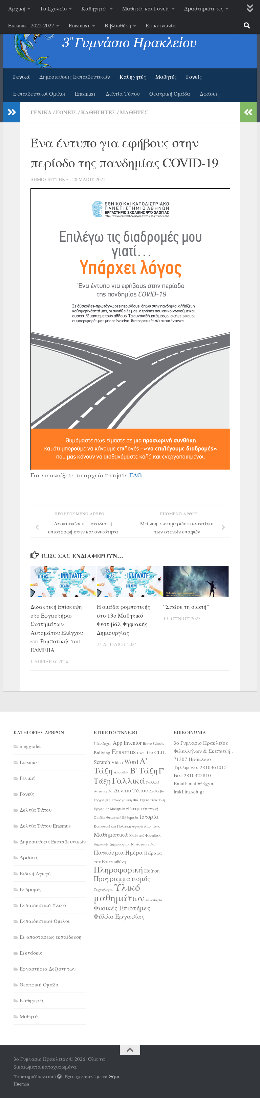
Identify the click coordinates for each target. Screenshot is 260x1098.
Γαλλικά (128, 780)
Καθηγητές (94, 8)
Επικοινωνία (161, 25)
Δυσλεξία (157, 791)
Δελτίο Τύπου (131, 790)
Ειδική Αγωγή (35, 873)
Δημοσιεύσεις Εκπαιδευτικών (74, 76)
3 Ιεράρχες (102, 743)
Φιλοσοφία (154, 900)
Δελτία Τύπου (123, 93)
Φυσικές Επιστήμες (122, 907)
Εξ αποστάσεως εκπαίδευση (51, 936)
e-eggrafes (30, 746)
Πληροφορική (118, 869)
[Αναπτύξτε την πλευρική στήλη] (11, 112)
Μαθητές (166, 76)
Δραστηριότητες (203, 8)
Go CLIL (156, 752)
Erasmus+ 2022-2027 (31, 25)
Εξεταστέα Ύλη (152, 799)
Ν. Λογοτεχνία (143, 844)
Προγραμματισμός (122, 878)
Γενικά (21, 76)
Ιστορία (149, 816)
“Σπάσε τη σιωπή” (186, 607)
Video (117, 762)
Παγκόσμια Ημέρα (118, 852)
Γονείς (194, 76)
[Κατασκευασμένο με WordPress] (59, 1076)
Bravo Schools (153, 743)
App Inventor (127, 742)
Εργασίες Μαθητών (109, 808)
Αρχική (16, 8)
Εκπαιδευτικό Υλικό (43, 905)
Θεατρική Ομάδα (169, 93)
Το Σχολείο (53, 8)
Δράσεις (210, 93)
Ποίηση (151, 870)
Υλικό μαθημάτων (119, 892)
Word (131, 761)
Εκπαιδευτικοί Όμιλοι (39, 93)
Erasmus (124, 751)
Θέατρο (134, 808)
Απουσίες (121, 772)
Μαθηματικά (111, 834)
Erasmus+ (79, 25)
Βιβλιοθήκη (118, 25)
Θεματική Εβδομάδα (122, 817)
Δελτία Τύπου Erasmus (45, 825)
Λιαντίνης (152, 826)
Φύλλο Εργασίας (119, 916)
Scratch (102, 762)
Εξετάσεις (31, 952)
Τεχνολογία (103, 889)
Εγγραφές (102, 799)
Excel (141, 752)
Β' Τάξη (143, 770)
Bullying (102, 752)
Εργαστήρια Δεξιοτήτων (47, 968)
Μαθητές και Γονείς (146, 8)
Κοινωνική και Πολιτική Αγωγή (118, 826)
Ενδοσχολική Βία (125, 799)
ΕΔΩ (135, 475)
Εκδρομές (30, 889)
